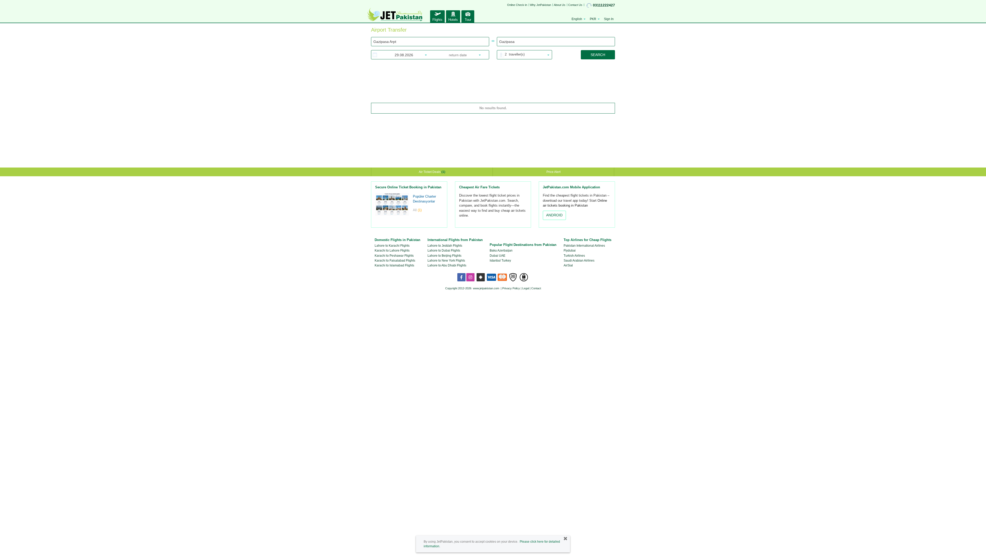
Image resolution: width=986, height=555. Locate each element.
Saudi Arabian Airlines (579, 260)
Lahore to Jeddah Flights (445, 245)
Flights (437, 20)
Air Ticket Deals (432, 172)
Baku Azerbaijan (501, 250)
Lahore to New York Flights (446, 260)
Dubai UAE (497, 255)
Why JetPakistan (540, 4)
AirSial (568, 265)
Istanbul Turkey (500, 260)
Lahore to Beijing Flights (444, 255)
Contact (536, 288)
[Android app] (481, 277)
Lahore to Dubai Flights (444, 250)
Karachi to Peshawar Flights (394, 255)
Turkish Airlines (574, 255)
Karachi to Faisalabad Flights (395, 260)
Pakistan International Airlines (584, 245)
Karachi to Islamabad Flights (394, 265)
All (417, 210)
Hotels (453, 20)
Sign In (609, 19)
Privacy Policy (511, 288)
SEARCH (598, 55)
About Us (559, 4)
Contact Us (575, 4)
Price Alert (553, 172)
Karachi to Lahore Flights (392, 250)
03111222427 (604, 5)
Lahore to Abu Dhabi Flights (447, 265)
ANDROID (554, 215)
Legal (525, 288)
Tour (468, 20)
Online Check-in (517, 4)
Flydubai (570, 250)
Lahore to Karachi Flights (392, 245)
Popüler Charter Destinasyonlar (424, 199)
